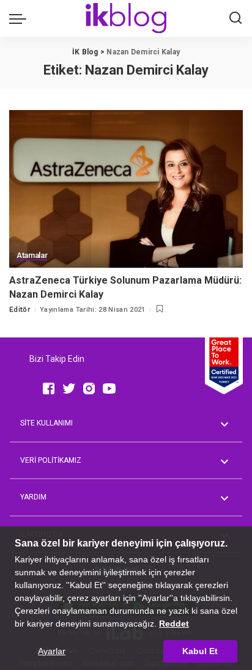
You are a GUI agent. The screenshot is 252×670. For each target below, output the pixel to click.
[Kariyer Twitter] (68, 388)
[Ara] (235, 18)
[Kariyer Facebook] (48, 388)
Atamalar (32, 255)
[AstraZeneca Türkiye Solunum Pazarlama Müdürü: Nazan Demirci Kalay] (126, 189)
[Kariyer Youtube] (109, 388)
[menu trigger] (20, 18)
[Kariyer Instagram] (89, 388)
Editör (20, 310)
